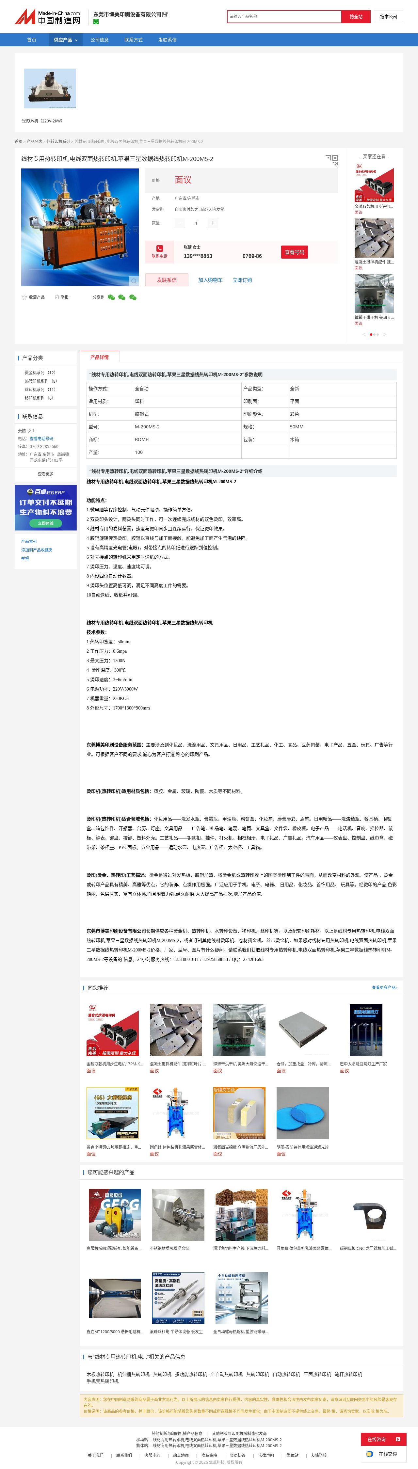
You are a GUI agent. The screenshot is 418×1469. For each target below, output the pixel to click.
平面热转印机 (317, 1374)
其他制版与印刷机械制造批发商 (239, 1433)
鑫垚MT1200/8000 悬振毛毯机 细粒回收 (122, 1331)
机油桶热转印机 (134, 1374)
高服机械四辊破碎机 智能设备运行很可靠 (122, 1248)
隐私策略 (209, 1455)
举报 (65, 297)
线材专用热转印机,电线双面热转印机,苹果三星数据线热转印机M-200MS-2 (217, 1440)
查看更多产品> (385, 987)
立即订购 (242, 280)
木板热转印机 (100, 1374)
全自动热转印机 (227, 1374)
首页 (19, 141)
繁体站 (292, 1455)
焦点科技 (217, 1462)
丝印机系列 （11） (41, 389)
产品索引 (29, 541)
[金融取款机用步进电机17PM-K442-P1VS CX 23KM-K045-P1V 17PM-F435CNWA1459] (374, 182)
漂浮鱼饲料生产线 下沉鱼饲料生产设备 (247, 1248)
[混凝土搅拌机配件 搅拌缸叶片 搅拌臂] (374, 238)
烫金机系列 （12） (41, 372)
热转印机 (162, 1374)
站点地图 (181, 1455)
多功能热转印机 (191, 1374)
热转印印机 (257, 1374)
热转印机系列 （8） (42, 381)
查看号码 (294, 252)
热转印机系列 (58, 141)
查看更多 (46, 474)
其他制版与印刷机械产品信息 (177, 1433)
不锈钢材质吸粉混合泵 (169, 1248)
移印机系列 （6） (40, 398)
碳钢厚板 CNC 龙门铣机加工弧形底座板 (374, 1248)
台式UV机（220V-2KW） (43, 121)
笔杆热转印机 (348, 1374)
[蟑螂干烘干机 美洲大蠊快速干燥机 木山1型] (374, 293)
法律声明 (266, 1455)
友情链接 (319, 1455)
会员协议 (238, 1455)
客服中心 (152, 1455)
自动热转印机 (286, 1374)
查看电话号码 (41, 438)
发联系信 (167, 280)
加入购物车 (210, 280)
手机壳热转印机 (103, 1381)
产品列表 (34, 141)
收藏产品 (36, 297)
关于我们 (96, 1455)
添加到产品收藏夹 (37, 550)
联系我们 (124, 1455)
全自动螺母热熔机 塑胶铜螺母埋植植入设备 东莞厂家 (259, 1331)
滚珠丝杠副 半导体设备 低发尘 (176, 1331)
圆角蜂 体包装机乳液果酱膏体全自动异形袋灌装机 (320, 1248)
